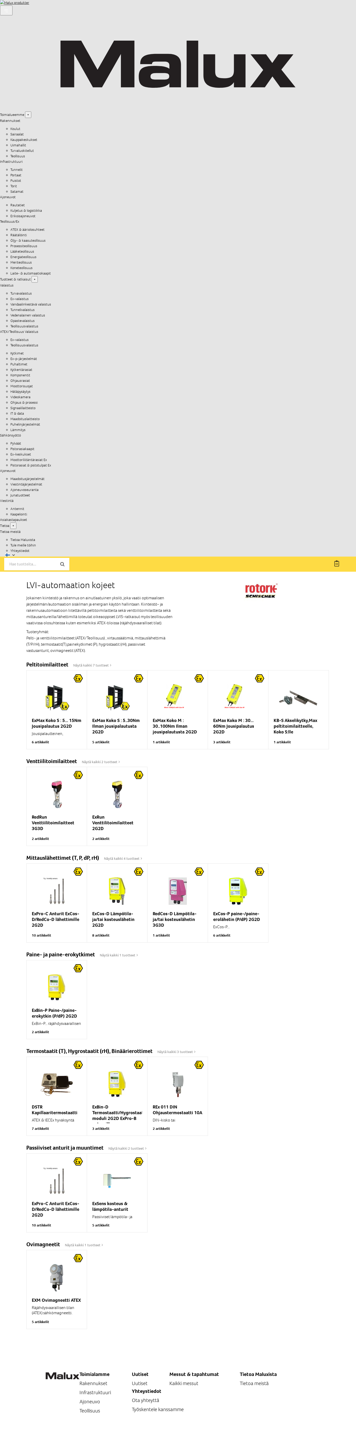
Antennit (17, 508)
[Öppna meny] (6, 10)
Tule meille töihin (23, 545)
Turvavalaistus (21, 293)
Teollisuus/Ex (9, 221)
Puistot (15, 180)
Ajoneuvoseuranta (24, 489)
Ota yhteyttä (145, 1400)
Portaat (15, 175)
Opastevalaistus (22, 320)
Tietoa (4, 525)
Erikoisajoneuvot (22, 216)
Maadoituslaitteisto (25, 418)
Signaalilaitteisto (22, 408)
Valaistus (7, 285)
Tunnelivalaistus (22, 309)
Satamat (16, 191)
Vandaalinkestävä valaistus (30, 304)
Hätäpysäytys (20, 391)
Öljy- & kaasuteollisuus (28, 240)
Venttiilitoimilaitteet (52, 761)
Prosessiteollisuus (23, 246)
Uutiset (140, 1383)
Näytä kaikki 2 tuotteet (100, 761)
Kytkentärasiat (21, 369)
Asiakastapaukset (13, 519)
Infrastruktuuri (11, 161)
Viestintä (7, 500)
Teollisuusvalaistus (24, 326)
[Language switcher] (10, 555)
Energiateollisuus (23, 256)
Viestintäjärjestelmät (26, 484)
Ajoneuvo (89, 1401)
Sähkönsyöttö (10, 435)
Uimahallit (18, 145)
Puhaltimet (18, 364)
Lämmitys (18, 429)
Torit (13, 186)
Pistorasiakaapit (22, 448)
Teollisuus (17, 156)
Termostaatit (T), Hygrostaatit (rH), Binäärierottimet (90, 1051)
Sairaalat (17, 134)
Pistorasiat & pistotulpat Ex (30, 465)
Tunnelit (16, 169)
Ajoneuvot (8, 197)
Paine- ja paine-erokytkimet (61, 954)
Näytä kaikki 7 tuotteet (91, 665)
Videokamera (20, 397)
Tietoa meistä (10, 531)
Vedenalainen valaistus (27, 315)
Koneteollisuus (21, 267)
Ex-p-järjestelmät (23, 358)
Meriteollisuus (21, 262)
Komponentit (20, 375)
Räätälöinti (18, 235)
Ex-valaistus (19, 298)
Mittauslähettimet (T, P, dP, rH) (63, 858)
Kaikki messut (183, 1383)
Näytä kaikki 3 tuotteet (175, 1051)
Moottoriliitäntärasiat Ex (28, 459)
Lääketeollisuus (22, 251)
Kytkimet (17, 353)
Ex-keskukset (20, 454)
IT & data (17, 413)
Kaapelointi (18, 514)
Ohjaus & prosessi (24, 402)
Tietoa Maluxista (22, 539)
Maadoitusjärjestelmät (27, 478)
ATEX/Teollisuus (12, 331)
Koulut (15, 128)
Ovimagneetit (43, 1244)
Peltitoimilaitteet (47, 664)
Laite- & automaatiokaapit (30, 273)
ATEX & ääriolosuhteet (27, 229)
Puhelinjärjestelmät (25, 424)
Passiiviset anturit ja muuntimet (65, 1147)
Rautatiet (17, 205)
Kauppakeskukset (23, 139)
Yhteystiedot (19, 550)
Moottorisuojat (21, 386)
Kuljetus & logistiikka (26, 210)
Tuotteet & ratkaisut (15, 279)
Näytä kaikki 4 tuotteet (122, 858)
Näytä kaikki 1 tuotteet (118, 955)
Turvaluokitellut (22, 150)
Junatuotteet (20, 495)
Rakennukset (10, 120)
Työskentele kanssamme (158, 1409)
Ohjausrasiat (20, 380)
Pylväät (15, 443)
